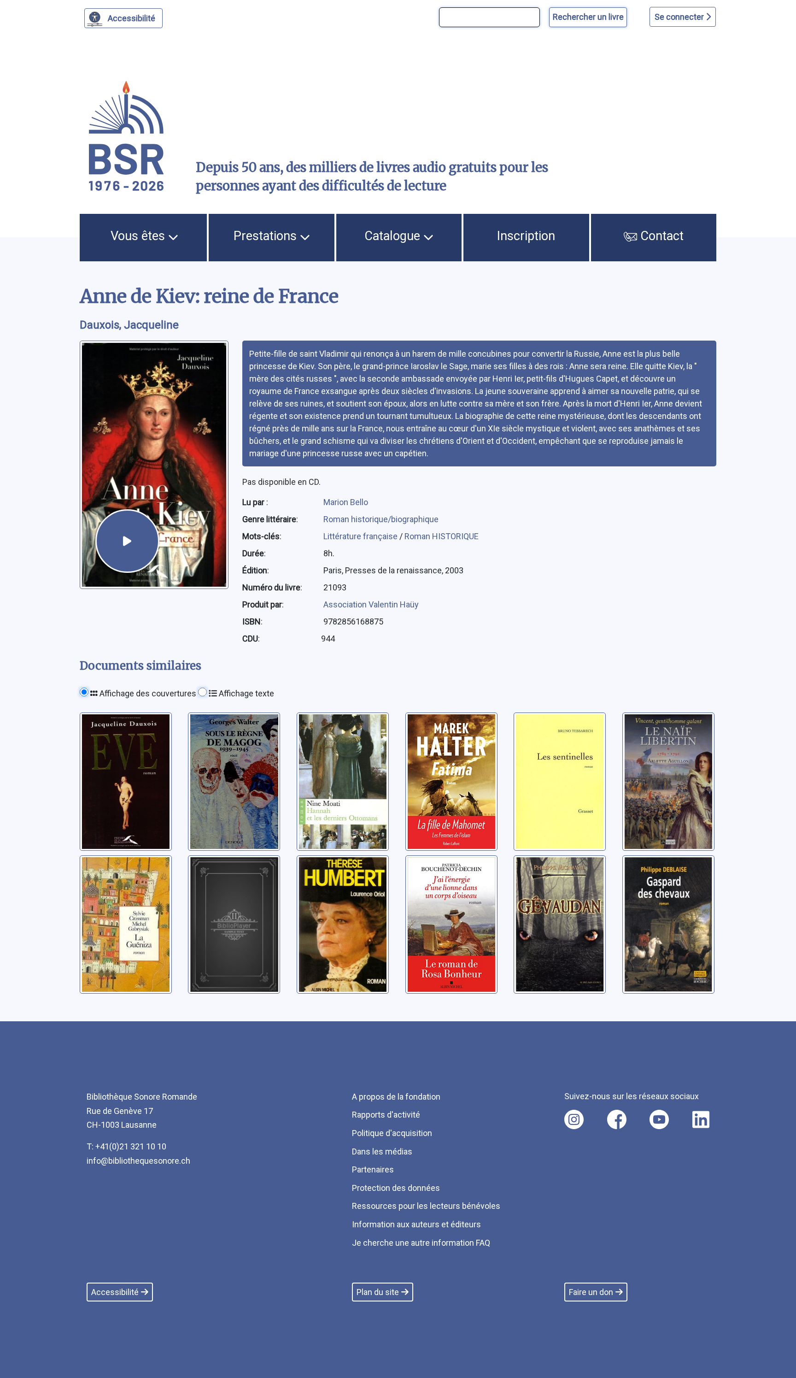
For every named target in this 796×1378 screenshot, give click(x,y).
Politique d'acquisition (392, 1133)
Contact (660, 236)
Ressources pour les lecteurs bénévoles (426, 1206)
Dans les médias (382, 1151)
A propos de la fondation (396, 1096)
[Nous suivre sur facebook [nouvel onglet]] (616, 1119)
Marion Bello (345, 502)
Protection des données (396, 1188)
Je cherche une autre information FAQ (421, 1243)
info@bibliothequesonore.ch (138, 1161)
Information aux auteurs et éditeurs (416, 1224)
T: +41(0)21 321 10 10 (126, 1146)
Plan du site (378, 1292)
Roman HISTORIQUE (441, 536)
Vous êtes (139, 236)
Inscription (526, 236)
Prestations (267, 236)
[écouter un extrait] (127, 541)
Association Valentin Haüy (371, 604)
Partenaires (373, 1169)
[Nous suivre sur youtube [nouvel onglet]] (659, 1119)
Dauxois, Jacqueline (129, 324)
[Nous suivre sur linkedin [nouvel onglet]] (700, 1119)
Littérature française (361, 536)
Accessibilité (131, 18)
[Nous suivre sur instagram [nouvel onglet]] (574, 1119)
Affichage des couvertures (147, 693)
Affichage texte (245, 693)
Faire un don (591, 1292)
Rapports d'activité (386, 1114)
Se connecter (680, 17)
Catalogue (393, 236)
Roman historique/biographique (381, 519)
